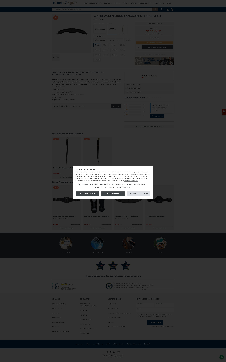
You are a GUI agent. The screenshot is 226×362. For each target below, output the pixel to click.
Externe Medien (120, 184)
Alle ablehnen (113, 193)
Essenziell (85, 184)
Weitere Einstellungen (123, 187)
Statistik (95, 184)
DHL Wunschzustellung (137, 184)
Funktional (111, 187)
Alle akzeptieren (87, 193)
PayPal (100, 187)
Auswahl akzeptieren (138, 193)
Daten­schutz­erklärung (131, 180)
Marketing (106, 184)
